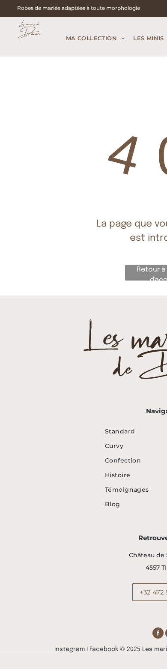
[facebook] (158, 634)
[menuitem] (95, 38)
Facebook (103, 649)
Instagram (69, 649)
